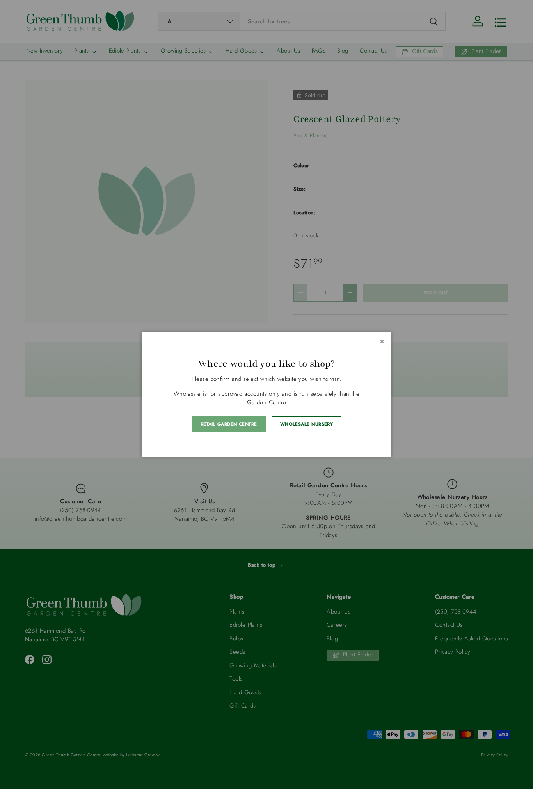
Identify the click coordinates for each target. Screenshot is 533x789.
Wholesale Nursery (306, 424)
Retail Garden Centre (229, 424)
